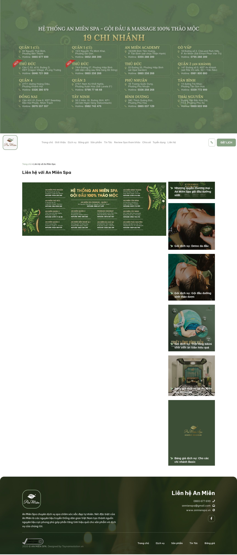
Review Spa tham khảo (127, 142)
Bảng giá (83, 142)
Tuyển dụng (159, 142)
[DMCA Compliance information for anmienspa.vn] (32, 540)
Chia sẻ (146, 142)
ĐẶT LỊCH (226, 142)
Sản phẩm (96, 142)
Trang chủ (47, 142)
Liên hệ (171, 142)
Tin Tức (108, 142)
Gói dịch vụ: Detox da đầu (191, 245)
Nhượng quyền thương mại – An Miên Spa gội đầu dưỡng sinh (193, 192)
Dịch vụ (72, 142)
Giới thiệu (60, 142)
